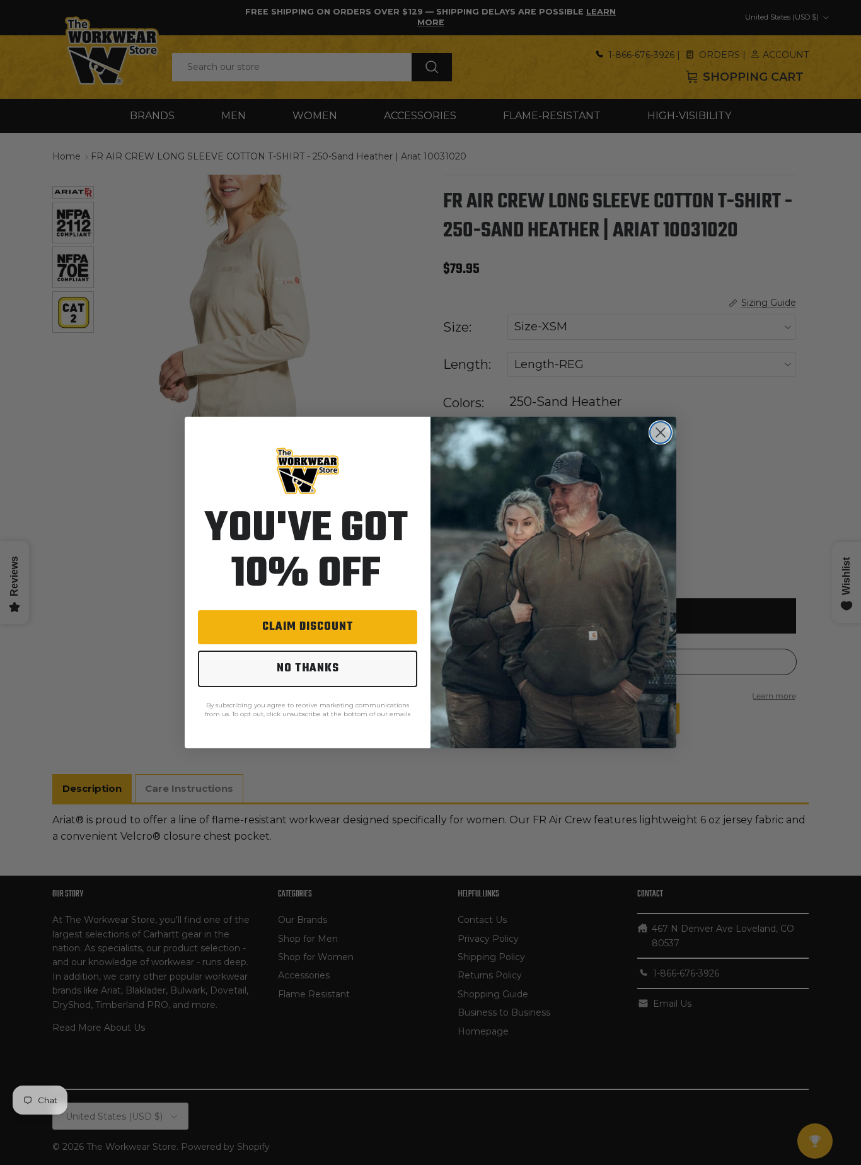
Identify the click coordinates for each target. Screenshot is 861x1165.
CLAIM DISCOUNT (308, 627)
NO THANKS (308, 668)
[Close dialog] (660, 432)
